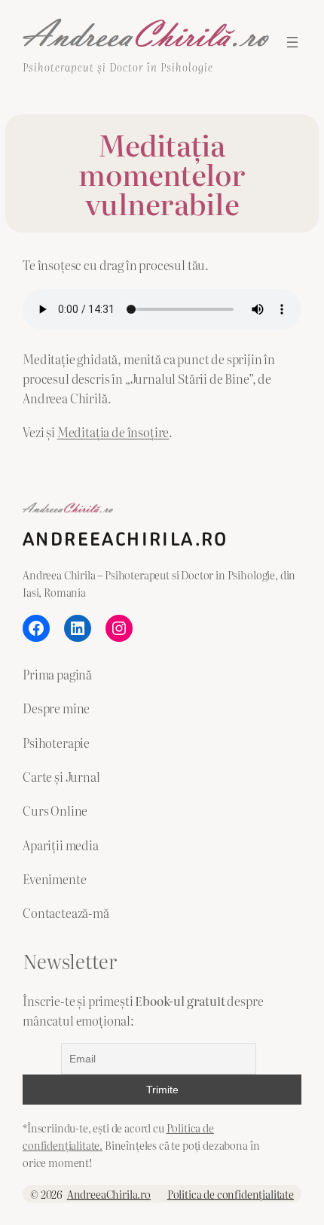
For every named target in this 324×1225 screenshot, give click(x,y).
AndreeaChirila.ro (125, 539)
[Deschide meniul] (292, 42)
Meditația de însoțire (113, 432)
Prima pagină (57, 674)
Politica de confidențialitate (230, 1194)
